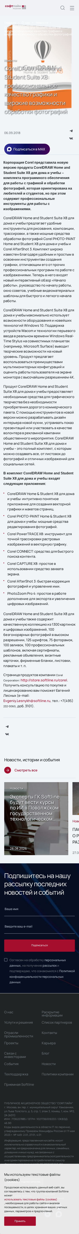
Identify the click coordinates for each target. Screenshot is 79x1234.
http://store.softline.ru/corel (44, 680)
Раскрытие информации (52, 1014)
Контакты (49, 1032)
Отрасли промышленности (18, 1034)
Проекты (11, 1043)
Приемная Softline (19, 1084)
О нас (26, 23)
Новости (42, 23)
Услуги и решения (18, 1022)
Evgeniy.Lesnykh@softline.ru (26, 700)
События (11, 1064)
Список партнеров (57, 1022)
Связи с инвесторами (15, 1055)
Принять (20, 1221)
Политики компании (58, 1074)
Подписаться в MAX (29, 149)
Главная (10, 23)
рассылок (50, 965)
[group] (36, 818)
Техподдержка (16, 1074)
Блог (46, 1053)
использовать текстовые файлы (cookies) (30, 1199)
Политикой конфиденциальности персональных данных (42, 976)
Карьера (49, 1043)
